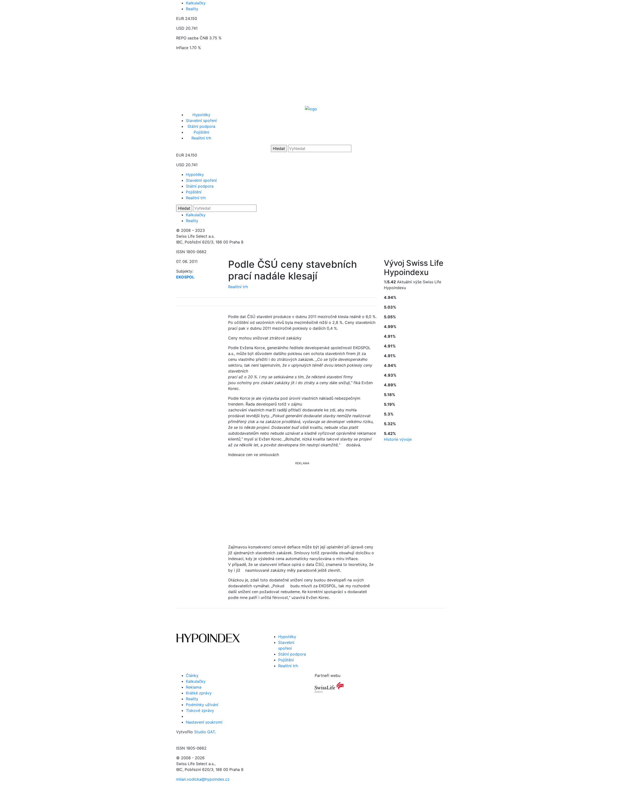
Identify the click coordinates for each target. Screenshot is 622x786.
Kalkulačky (196, 2)
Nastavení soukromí (204, 722)
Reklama (193, 687)
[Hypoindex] (311, 108)
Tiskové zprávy (200, 710)
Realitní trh (201, 138)
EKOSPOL (185, 277)
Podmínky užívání (202, 704)
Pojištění (201, 132)
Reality (192, 8)
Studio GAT (204, 731)
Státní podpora (201, 126)
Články (192, 675)
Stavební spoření (201, 120)
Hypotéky (201, 114)
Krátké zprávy (199, 693)
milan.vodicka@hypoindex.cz (203, 779)
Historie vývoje (398, 439)
